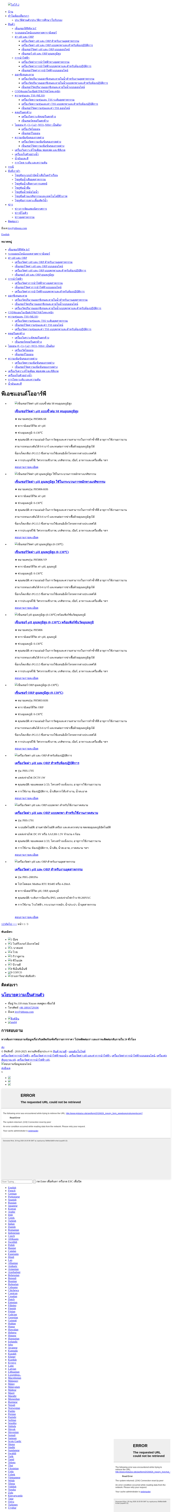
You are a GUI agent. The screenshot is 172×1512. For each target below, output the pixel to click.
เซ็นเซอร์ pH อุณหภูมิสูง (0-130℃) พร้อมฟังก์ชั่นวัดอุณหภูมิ (54, 622)
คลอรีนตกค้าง (23, 112)
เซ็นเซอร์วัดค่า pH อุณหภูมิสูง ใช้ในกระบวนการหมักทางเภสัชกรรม (60, 481)
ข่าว (10, 204)
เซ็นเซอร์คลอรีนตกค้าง (35, 120)
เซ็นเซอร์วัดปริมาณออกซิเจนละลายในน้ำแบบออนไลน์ (53, 87)
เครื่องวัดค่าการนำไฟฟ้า (15, 1055)
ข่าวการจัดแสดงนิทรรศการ (31, 208)
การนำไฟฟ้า (22, 57)
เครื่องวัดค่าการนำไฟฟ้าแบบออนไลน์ (133, 1055)
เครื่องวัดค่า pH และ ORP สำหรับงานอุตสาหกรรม (50, 41)
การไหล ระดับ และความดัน (31, 162)
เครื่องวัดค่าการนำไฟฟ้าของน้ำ (49, 1055)
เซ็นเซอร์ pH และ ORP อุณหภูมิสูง (41, 53)
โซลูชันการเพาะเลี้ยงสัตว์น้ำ (31, 200)
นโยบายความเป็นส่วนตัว (22, 995)
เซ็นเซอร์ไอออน (31, 133)
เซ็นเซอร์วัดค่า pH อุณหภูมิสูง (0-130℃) (42, 552)
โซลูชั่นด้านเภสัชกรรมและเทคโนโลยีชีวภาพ (41, 196)
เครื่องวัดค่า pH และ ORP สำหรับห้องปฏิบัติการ (47, 763)
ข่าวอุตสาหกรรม (25, 217)
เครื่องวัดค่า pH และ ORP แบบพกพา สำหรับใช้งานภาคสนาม (56, 813)
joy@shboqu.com (17, 228)
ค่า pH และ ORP (24, 36)
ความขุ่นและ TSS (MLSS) (30, 95)
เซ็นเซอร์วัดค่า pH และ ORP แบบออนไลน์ (46, 49)
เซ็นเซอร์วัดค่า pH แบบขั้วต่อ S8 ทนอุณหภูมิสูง (46, 411)
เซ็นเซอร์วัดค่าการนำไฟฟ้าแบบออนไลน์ (45, 70)
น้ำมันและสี (21, 158)
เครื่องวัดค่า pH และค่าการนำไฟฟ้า (89, 1055)
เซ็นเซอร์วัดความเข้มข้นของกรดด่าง (43, 145)
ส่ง (2, 1047)
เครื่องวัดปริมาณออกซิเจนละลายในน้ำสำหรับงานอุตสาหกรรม (58, 78)
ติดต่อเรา (13, 221)
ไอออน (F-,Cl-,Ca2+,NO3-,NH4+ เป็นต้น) (38, 124)
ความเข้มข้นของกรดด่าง (29, 137)
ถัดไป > (9, 924)
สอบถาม (20, 467)
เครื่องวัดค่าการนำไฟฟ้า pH (33, 1059)
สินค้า (11, 24)
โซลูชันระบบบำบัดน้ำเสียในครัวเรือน (36, 175)
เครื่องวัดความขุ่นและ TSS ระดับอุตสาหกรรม (48, 99)
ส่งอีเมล (5, 1068)
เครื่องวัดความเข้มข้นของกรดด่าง (41, 141)
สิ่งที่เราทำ (14, 171)
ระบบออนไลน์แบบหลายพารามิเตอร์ (36, 32)
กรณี (11, 166)
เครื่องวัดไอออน (31, 129)
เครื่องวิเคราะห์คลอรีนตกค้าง (39, 116)
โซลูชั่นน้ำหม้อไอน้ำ (27, 192)
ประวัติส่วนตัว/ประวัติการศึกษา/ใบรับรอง (38, 20)
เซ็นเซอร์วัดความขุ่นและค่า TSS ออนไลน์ (46, 108)
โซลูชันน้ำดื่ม (22, 187)
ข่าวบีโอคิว (21, 213)
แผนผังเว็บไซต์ (77, 1051)
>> (15, 924)
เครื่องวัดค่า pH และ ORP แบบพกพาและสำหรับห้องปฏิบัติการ (57, 45)
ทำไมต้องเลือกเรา (18, 15)
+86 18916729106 (29, 1007)
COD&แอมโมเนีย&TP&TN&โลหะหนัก (37, 91)
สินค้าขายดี (60, 1051)
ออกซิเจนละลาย (24, 74)
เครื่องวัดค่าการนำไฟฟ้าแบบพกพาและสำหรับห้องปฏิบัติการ (56, 66)
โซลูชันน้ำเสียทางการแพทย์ (31, 183)
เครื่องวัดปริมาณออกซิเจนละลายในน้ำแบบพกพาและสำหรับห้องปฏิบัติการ (65, 83)
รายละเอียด (31, 467)
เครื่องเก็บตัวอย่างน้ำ (27, 154)
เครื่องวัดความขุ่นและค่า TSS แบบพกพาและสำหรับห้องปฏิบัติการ (60, 103)
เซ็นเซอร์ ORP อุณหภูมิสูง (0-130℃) (39, 693)
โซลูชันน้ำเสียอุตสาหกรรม (30, 179)
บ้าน (10, 11)
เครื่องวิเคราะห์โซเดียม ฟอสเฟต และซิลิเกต (40, 150)
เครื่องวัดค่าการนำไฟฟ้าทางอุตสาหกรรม (46, 62)
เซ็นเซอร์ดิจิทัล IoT (25, 28)
